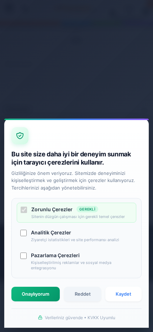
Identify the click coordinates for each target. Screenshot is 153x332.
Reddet (83, 294)
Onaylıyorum (35, 294)
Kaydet (123, 294)
